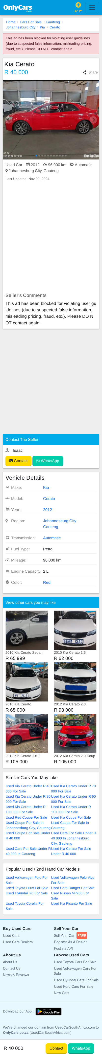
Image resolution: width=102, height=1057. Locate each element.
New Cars (61, 992)
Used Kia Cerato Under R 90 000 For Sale (73, 799)
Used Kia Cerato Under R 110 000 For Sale (71, 809)
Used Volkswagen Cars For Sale (75, 971)
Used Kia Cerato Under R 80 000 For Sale (28, 799)
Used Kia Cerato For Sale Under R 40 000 (71, 851)
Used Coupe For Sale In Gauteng (70, 825)
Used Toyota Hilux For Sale (27, 888)
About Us (10, 961)
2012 (47, 510)
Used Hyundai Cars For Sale (76, 979)
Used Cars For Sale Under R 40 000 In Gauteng (28, 851)
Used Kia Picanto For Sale (71, 903)
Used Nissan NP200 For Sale (70, 895)
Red (47, 582)
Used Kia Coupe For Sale (71, 817)
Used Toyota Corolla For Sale (25, 906)
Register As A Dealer (70, 941)
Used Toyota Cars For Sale (75, 961)
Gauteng (53, 22)
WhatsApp (49, 461)
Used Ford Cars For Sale (73, 986)
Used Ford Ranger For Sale (73, 888)
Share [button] (93, 72)
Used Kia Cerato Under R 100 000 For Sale (26, 809)
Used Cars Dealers (18, 941)
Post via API (63, 948)
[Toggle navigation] (92, 7)
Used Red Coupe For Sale (26, 817)
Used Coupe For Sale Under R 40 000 (28, 835)
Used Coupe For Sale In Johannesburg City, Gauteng (28, 825)
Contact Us (11, 968)
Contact (20, 461)
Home (10, 22)
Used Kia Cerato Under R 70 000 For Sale (73, 788)
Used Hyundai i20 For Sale (27, 893)
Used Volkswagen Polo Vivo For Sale (72, 880)
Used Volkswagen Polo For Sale (27, 880)
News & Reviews (16, 974)
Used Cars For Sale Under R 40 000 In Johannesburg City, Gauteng (73, 838)
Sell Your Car (70, 935)
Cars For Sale (31, 22)
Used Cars (11, 935)
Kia (42, 27)
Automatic (52, 538)
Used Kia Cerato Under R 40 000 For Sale (28, 788)
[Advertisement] (51, 237)
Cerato (55, 27)
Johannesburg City (20, 27)
